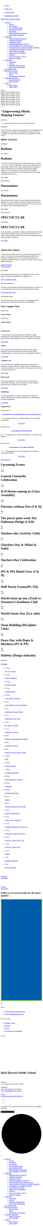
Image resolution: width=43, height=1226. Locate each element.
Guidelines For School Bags (14, 712)
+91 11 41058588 (6, 1091)
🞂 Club (7, 1028)
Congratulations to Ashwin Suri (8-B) (21, 430)
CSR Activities (13, 81)
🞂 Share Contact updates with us (15, 1011)
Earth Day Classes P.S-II (12, 847)
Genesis (11, 24)
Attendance (8, 786)
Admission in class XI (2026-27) (15, 834)
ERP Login (8, 9)
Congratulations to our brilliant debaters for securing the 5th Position (21, 414)
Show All (4, 660)
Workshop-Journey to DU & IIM (15, 806)
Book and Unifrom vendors (17, 56)
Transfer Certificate (15, 58)
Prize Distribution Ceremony (14, 779)
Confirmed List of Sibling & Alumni (20, 49)
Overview (12, 55)
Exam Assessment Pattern (17, 67)
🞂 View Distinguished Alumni (14, 1014)
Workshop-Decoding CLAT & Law (16, 827)
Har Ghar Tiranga (10, 685)
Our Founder (13, 26)
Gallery (7, 83)
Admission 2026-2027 (12, 16)
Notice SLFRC (9, 12)
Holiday (7, 800)
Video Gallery (13, 87)
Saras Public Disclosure (16, 35)
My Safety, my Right (11, 725)
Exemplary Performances (17, 65)
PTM (6, 759)
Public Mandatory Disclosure (18, 33)
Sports (11, 74)
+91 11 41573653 (6, 1089)
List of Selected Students (16, 51)
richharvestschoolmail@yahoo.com (12, 1096)
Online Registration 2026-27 (18, 38)
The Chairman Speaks (16, 28)
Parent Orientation (10, 867)
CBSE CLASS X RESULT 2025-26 (22, 2)
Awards (11, 64)
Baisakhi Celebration (11, 861)
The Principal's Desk (15, 30)
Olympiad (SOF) (10, 692)
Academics (8, 60)
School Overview (6, 265)
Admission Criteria (15, 42)
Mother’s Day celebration (13, 820)
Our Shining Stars (10, 69)
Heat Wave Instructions (12, 813)
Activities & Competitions (17, 76)
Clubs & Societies (14, 80)
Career (7, 5)
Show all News (5, 460)
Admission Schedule (15, 40)
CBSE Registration (11, 678)
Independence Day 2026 (12, 719)
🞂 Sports (7, 1026)
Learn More (4, 342)
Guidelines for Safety (11, 732)
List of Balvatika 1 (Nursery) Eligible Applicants (24, 47)
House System (13, 72)
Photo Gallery (13, 85)
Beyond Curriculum (11, 71)
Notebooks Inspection (12, 773)
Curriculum (12, 62)
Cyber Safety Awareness (12, 698)
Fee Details (12, 31)
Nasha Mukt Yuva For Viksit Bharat (16, 705)
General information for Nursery (19, 44)
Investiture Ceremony (11, 746)
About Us (8, 22)
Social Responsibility (11, 78)
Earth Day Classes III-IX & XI (14, 840)
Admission (8, 37)
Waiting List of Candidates (17, 53)
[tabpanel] (21, 767)
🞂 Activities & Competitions (13, 1031)
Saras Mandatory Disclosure (18, 1171)
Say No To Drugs (10, 671)
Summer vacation (10, 766)
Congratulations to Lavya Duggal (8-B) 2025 (21, 447)
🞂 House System (10, 1023)
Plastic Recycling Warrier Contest (15, 752)
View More (4, 177)
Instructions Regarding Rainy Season (16, 739)
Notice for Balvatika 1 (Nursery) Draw (21, 46)
